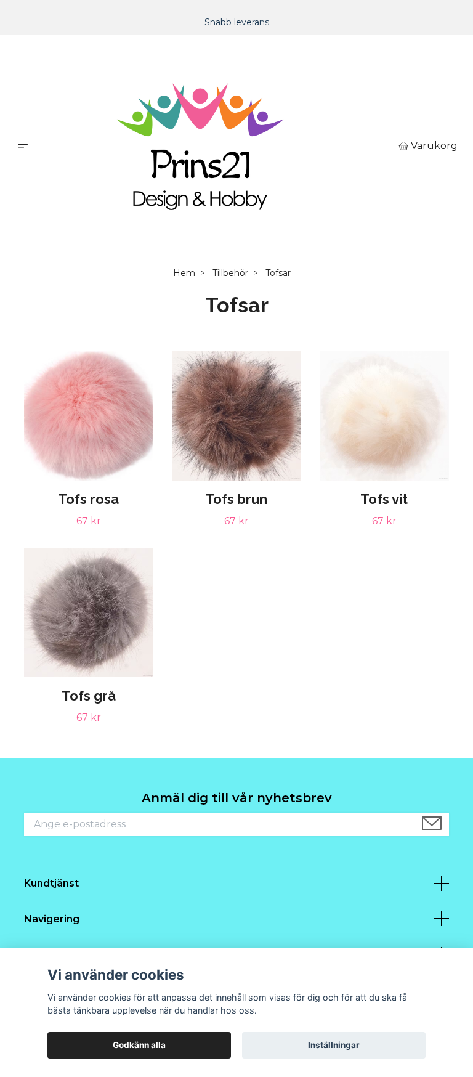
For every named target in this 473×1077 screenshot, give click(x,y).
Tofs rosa (88, 499)
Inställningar (334, 1045)
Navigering (51, 919)
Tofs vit (384, 499)
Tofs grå (89, 696)
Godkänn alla (139, 1045)
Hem (184, 272)
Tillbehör (230, 272)
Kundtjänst (51, 883)
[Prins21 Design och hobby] (215, 146)
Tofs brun (236, 499)
